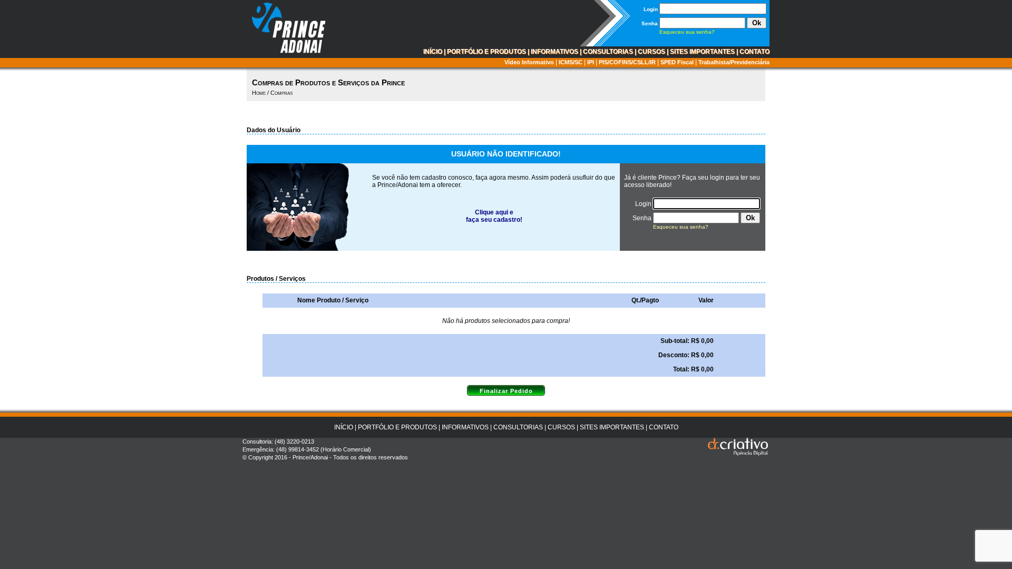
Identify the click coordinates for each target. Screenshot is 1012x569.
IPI (590, 62)
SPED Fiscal (677, 62)
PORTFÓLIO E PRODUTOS (486, 51)
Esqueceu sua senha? (687, 32)
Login (651, 9)
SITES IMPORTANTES (702, 51)
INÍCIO (432, 51)
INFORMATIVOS (554, 51)
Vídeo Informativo (529, 62)
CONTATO (754, 51)
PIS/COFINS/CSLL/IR (627, 62)
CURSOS (651, 51)
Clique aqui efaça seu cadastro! (494, 216)
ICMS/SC (570, 62)
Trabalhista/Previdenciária (734, 62)
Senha (649, 23)
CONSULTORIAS (608, 51)
